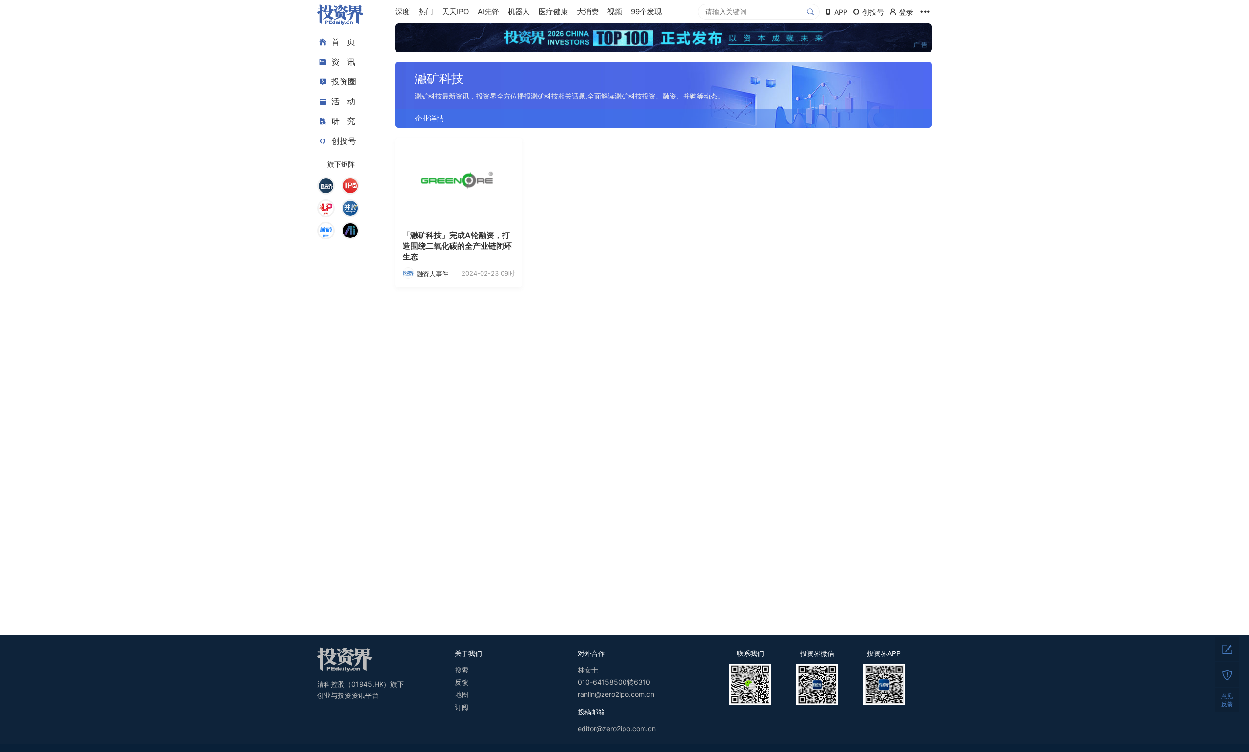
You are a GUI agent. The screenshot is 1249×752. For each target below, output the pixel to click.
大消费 (588, 11)
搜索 (461, 670)
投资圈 (343, 81)
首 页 (343, 42)
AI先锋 (488, 11)
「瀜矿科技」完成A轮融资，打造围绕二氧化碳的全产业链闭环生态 (457, 246)
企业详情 (429, 118)
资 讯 (343, 62)
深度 (402, 11)
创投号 (343, 141)
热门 (426, 11)
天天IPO (455, 11)
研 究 (343, 121)
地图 (461, 694)
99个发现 (646, 11)
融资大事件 (432, 273)
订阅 (461, 707)
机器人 (519, 11)
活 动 (343, 101)
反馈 (461, 682)
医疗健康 (553, 11)
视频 (614, 11)
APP (840, 12)
